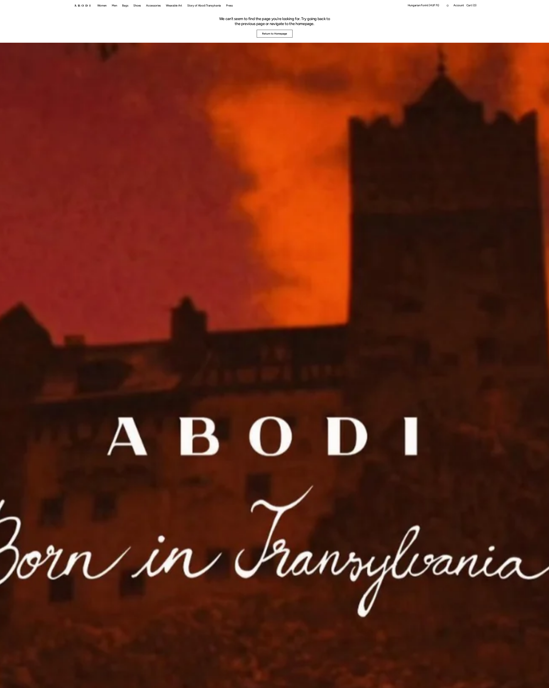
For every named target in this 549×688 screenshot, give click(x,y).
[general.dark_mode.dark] (448, 5)
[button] (423, 5)
